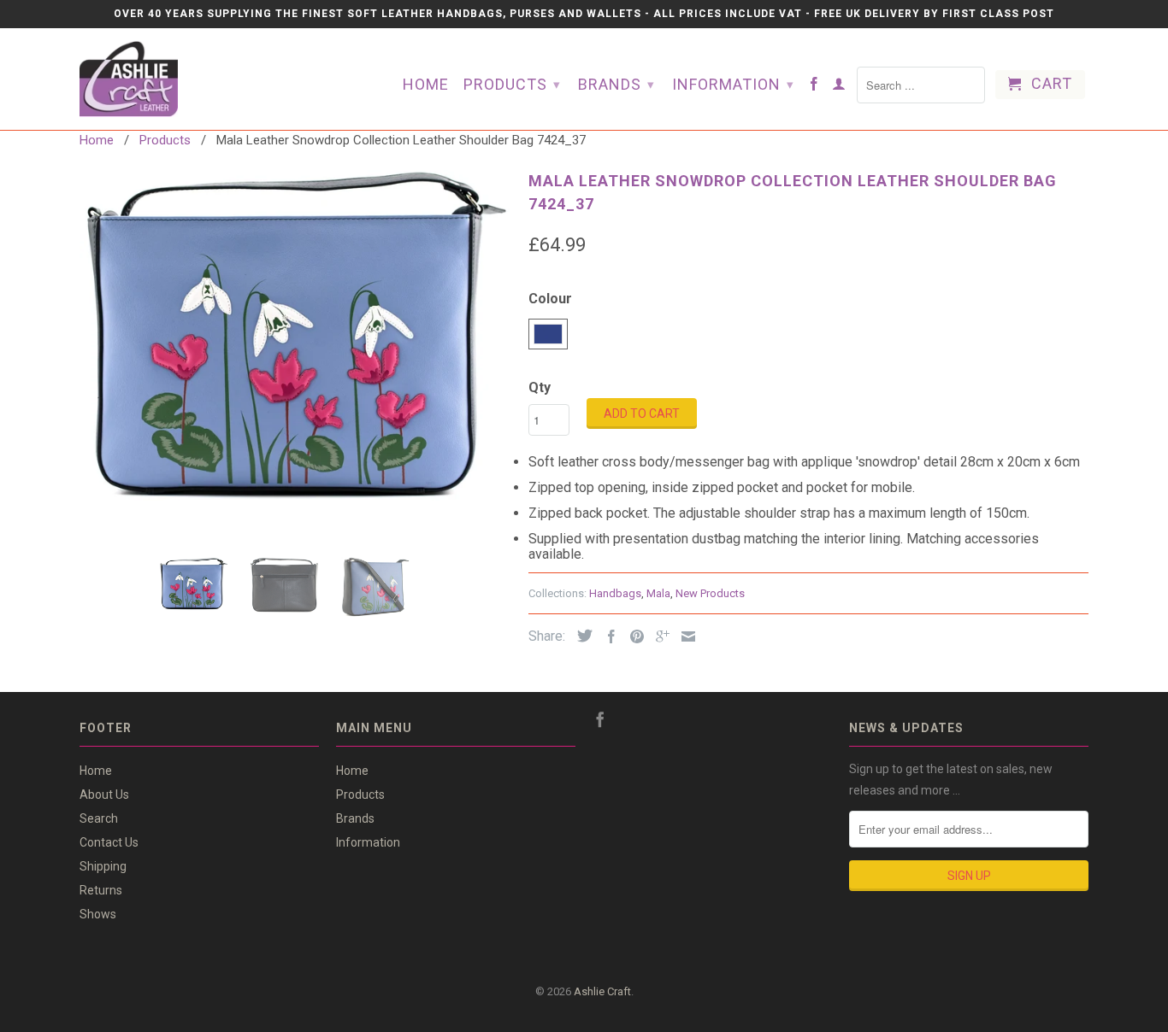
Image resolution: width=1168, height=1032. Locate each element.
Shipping (103, 866)
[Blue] (295, 333)
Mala (658, 593)
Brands (616, 84)
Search (99, 818)
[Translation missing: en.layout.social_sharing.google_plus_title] (658, 636)
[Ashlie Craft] (165, 79)
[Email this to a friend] (684, 636)
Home (426, 85)
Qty (539, 387)
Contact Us (109, 842)
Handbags (615, 593)
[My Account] (839, 87)
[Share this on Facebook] (607, 636)
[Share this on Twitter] (581, 635)
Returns (101, 890)
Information (733, 84)
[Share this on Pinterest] (633, 636)
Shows (98, 914)
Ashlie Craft (602, 991)
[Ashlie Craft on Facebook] (814, 87)
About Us (104, 794)
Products (512, 84)
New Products (710, 593)
